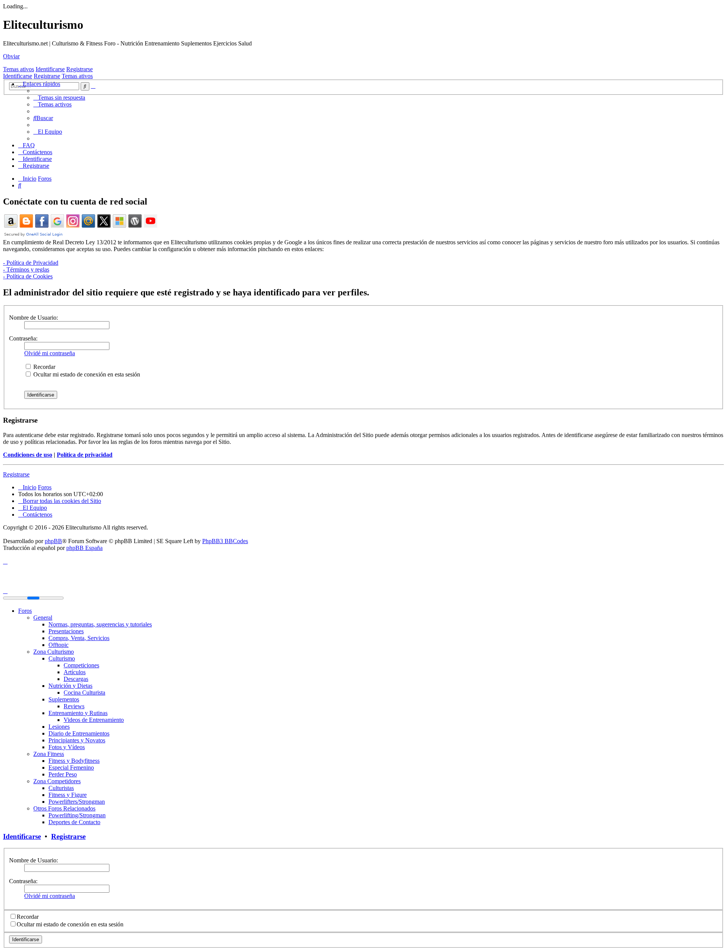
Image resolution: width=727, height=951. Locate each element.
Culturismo (61, 658)
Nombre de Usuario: (33, 317)
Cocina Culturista (84, 692)
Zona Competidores (57, 781)
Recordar (43, 367)
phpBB (53, 541)
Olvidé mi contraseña (49, 353)
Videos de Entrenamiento (94, 720)
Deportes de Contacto (74, 822)
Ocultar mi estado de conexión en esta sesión (86, 374)
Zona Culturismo (53, 651)
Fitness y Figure (67, 795)
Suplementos (63, 699)
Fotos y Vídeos (66, 747)
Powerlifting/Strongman (77, 815)
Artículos (75, 672)
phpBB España (84, 548)
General (42, 617)
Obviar (11, 56)
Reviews (74, 706)
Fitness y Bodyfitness (74, 760)
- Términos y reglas (26, 269)
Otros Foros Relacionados (64, 808)
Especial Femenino (71, 767)
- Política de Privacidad (30, 262)
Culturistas (61, 788)
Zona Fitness (48, 754)
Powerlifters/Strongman (76, 801)
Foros (25, 610)
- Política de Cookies (28, 276)
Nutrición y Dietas (70, 685)
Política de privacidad (84, 454)
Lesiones (59, 726)
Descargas (76, 679)
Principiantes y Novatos (76, 740)
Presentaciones (66, 631)
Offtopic (58, 645)
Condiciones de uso (27, 454)
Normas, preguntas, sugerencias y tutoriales (100, 624)
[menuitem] (59, 97)
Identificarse (50, 69)
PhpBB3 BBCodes (225, 541)
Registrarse (79, 69)
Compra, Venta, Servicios (78, 638)
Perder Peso (62, 774)
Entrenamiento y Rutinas (78, 713)
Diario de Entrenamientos (78, 733)
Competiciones (81, 665)
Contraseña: (23, 338)
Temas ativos (18, 69)
